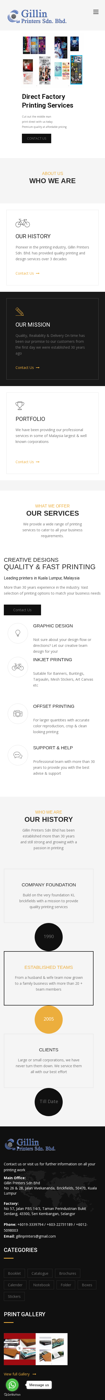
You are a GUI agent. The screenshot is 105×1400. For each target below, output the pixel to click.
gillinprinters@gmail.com (36, 1236)
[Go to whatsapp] (12, 1384)
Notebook (41, 1284)
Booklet (14, 1273)
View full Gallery (18, 1374)
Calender (15, 1284)
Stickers (14, 1296)
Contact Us (36, 138)
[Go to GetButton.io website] (12, 1394)
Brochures (67, 1273)
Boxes (87, 1284)
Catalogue (40, 1273)
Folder (66, 1284)
